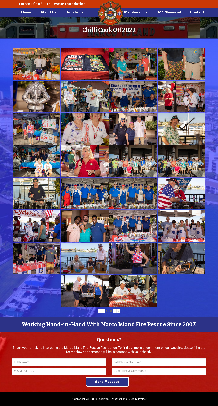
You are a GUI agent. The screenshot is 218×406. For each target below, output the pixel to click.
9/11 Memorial (169, 12)
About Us (48, 12)
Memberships (135, 12)
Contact (197, 12)
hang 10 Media (129, 398)
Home (26, 12)
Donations (74, 12)
